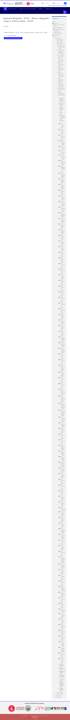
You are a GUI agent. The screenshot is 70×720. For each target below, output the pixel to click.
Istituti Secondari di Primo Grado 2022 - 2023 (61, 84)
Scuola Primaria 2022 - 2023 (61, 89)
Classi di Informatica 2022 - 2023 (60, 60)
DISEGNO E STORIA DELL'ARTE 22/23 (62, 100)
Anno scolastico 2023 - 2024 (60, 693)
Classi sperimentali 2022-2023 (60, 80)
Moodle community (12, 8)
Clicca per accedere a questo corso (13, 38)
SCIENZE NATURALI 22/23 (62, 690)
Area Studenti (59, 38)
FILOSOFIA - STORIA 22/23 (62, 109)
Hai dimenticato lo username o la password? (57, 5)
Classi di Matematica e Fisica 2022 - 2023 (61, 69)
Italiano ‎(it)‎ (48, 8)
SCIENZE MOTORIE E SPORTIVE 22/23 (62, 684)
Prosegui (35, 719)
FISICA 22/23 (61, 113)
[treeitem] (59, 359)
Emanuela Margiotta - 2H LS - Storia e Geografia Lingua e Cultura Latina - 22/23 (25, 32)
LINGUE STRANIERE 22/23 (62, 666)
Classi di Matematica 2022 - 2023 (60, 64)
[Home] (18, 3)
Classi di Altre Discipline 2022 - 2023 (61, 47)
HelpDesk (40, 8)
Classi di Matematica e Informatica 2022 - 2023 (61, 74)
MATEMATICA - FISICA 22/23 (62, 673)
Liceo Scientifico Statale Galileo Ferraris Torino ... (61, 94)
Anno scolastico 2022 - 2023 (60, 43)
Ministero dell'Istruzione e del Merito (27, 8)
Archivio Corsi (59, 695)
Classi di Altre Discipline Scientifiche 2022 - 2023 (61, 52)
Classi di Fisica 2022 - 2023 (61, 56)
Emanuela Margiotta (12, 35)
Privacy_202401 (35, 717)
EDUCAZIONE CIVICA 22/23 (62, 105)
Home (54, 21)
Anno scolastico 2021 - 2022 (60, 40)
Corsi (56, 36)
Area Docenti (58, 697)
